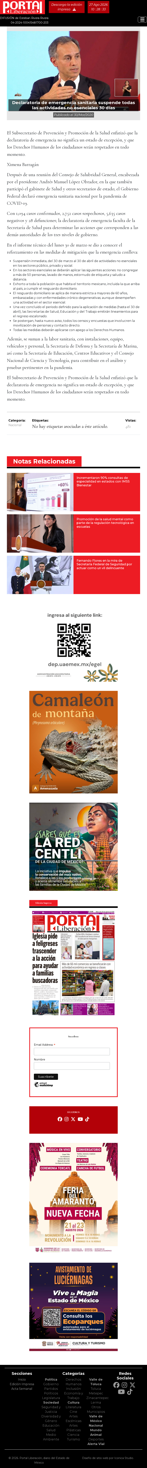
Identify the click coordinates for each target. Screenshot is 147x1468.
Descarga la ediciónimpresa (66, 7)
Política (51, 1379)
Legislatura (51, 1398)
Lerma (96, 1402)
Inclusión (73, 1389)
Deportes (96, 1439)
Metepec (96, 1393)
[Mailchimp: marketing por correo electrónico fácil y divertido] (43, 1086)
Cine (73, 1412)
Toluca (96, 1389)
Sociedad (51, 1402)
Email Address (44, 1045)
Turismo (73, 1439)
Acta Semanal (21, 1389)
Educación (51, 1425)
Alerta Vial (96, 1444)
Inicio (22, 1379)
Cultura (73, 1402)
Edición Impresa (22, 1384)
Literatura (73, 1407)
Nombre (39, 1059)
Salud (51, 1430)
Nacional (15, 425)
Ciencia (73, 1435)
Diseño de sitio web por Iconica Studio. (108, 1458)
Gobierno (51, 1384)
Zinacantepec (97, 1398)
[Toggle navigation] (142, 19)
